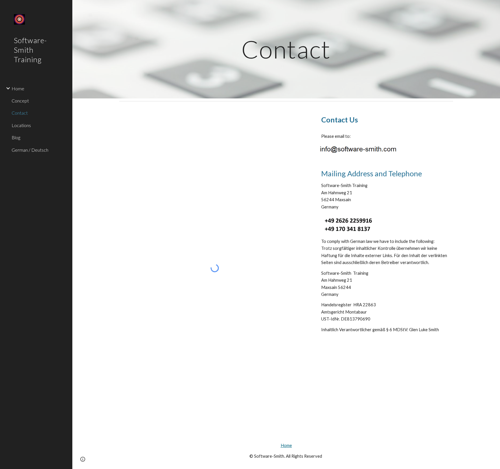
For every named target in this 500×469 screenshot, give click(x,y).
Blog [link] (16, 137)
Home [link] (18, 88)
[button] (83, 459)
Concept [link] (20, 100)
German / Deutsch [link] (30, 150)
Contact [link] (20, 113)
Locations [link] (21, 125)
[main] (286, 49)
